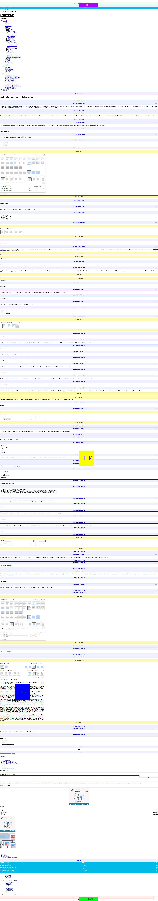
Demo (3, 66)
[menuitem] (80, 894)
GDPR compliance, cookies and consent (13, 86)
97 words (156, 103)
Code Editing (10, 29)
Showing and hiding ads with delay (12, 85)
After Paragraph (8, 68)
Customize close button (9, 79)
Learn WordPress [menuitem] (8, 877)
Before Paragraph (8, 67)
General (3, 258)
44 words (156, 522)
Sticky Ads (9, 53)
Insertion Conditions (11, 39)
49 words (156, 554)
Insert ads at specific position (10, 81)
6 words (156, 648)
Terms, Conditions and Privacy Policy (9, 857)
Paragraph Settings (11, 36)
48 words (156, 122)
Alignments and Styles (11, 33)
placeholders (26, 106)
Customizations (8, 60)
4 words (156, 562)
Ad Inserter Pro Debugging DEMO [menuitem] (10, 880)
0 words (156, 222)
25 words (156, 510)
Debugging (7, 61)
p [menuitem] (8, 885)
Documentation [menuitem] (8, 876)
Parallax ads (7, 72)
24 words (156, 584)
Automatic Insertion (11, 31)
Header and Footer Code (12, 34)
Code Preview (10, 30)
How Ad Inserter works (9, 75)
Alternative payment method (10, 88)
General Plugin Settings (12, 40)
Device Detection (10, 52)
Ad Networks (7, 59)
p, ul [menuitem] (9, 886)
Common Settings (8, 26)
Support (4, 854)
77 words (156, 246)
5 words (156, 480)
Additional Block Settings (12, 42)
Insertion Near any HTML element (14, 43)
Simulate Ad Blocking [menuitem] (10, 891)
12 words (156, 206)
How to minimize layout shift (10, 87)
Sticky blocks (7, 71)
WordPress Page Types (11, 37)
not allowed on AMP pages (70, 125)
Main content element (14, 399)
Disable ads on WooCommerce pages (12, 77)
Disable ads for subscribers (10, 80)
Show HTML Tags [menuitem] (9, 888)
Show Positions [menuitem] (9, 884)
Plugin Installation (8, 23)
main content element (152, 270)
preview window (8, 651)
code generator (112, 115)
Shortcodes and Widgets (12, 32)
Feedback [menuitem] (7, 879)
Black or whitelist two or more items (12, 78)
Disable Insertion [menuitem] (9, 889)
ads (8, 782)
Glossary (6, 27)
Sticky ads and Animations (10, 70)
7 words (156, 463)
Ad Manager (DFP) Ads (12, 46)
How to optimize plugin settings (11, 76)
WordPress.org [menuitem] (8, 875)
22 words (156, 498)
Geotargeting (9, 55)
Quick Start (7, 24)
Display (90, 557)
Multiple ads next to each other (8, 744)
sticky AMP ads (82, 125)
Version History (5, 89)
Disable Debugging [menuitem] (9, 882)
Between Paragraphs (9, 69)
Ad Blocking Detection (11, 58)
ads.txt (8, 47)
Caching (9, 49)
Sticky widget (37, 573)
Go (148, 777)
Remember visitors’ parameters (11, 82)
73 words (156, 267)
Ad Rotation (9, 50)
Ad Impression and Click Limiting (14, 57)
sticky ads (20, 106)
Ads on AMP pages (11, 44)
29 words (156, 289)
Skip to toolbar (3, 873)
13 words (156, 134)
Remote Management (9, 62)
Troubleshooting (8, 65)
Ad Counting (10, 51)
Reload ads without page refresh (11, 83)
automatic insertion (25, 782)
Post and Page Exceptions (12, 48)
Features (6, 22)
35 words (156, 428)
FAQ (3, 73)
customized (10, 565)
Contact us (4, 90)
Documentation (5, 21)
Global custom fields (9, 63)
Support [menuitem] (6, 878)
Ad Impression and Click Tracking (14, 56)
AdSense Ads (10, 38)
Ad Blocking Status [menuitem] (9, 890)
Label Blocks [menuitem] (8, 883)
